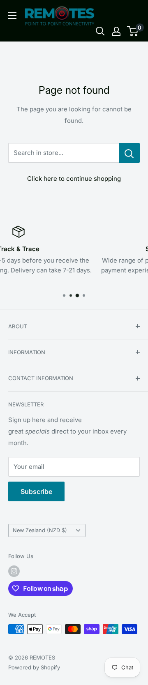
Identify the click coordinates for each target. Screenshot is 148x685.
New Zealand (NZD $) (40, 530)
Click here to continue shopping (74, 178)
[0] (133, 31)
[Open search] (100, 31)
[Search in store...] (129, 153)
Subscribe (36, 491)
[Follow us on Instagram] (14, 571)
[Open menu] (12, 15)
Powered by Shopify (34, 667)
